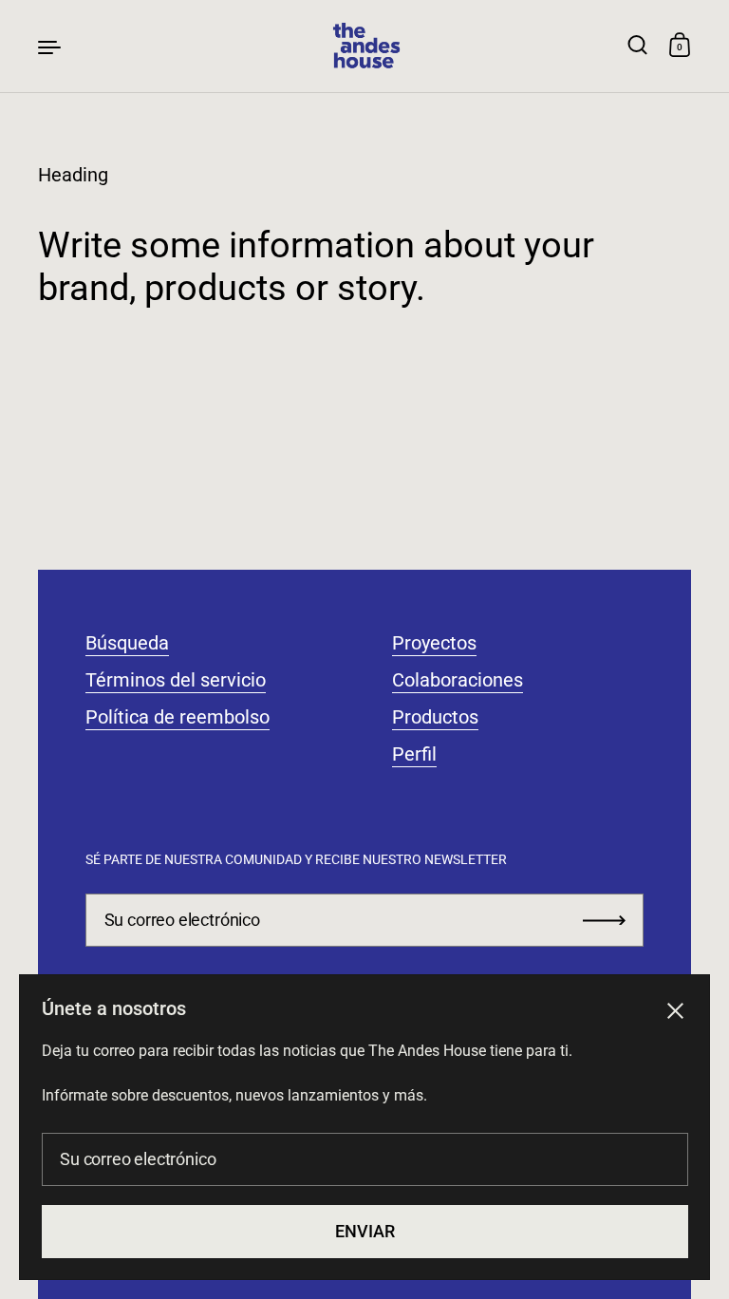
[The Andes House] (364, 46)
